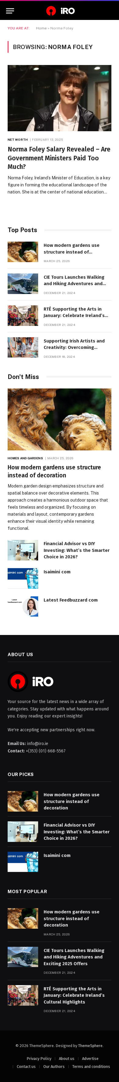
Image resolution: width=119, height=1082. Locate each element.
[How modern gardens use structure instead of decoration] (23, 252)
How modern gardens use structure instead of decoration (71, 252)
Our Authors (54, 1066)
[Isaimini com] (23, 578)
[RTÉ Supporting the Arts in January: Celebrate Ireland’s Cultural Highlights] (23, 315)
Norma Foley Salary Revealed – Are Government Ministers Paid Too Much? (59, 158)
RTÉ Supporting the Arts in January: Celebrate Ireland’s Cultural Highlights (74, 315)
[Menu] (10, 11)
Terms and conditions (91, 1066)
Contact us (26, 1066)
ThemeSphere (90, 1045)
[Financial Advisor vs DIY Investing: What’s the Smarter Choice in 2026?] (23, 550)
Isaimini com (57, 572)
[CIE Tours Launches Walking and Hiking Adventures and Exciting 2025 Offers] (23, 283)
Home (41, 28)
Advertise (90, 1058)
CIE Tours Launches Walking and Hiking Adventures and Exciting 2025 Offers (74, 283)
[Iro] (59, 11)
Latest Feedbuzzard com (71, 600)
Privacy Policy (39, 1058)
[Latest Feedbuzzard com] (23, 606)
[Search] (110, 11)
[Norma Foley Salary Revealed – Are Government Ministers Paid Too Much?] (59, 98)
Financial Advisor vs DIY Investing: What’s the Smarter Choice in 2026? (77, 550)
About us (66, 1058)
